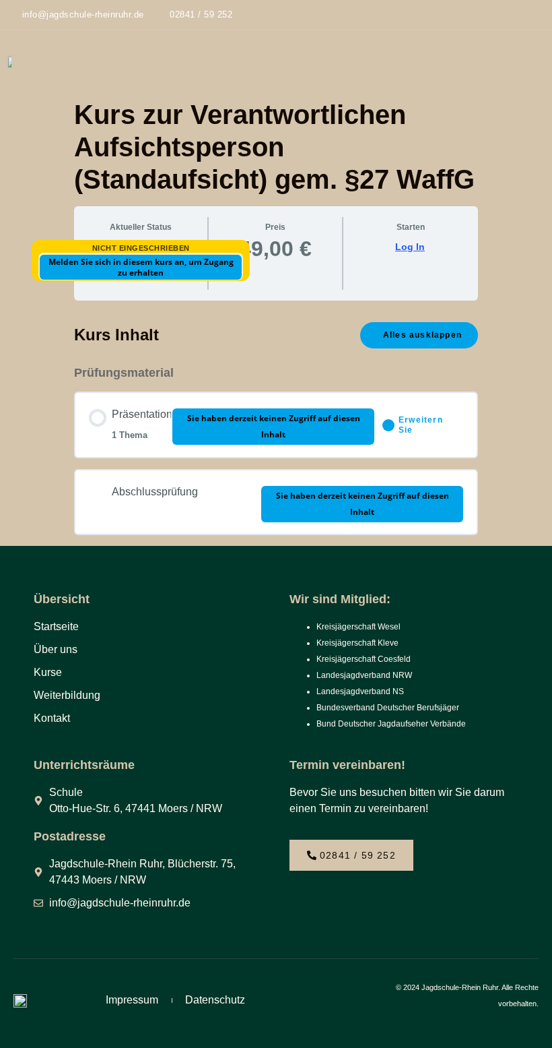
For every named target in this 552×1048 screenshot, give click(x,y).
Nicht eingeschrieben (141, 248)
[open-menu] (532, 62)
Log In (410, 246)
